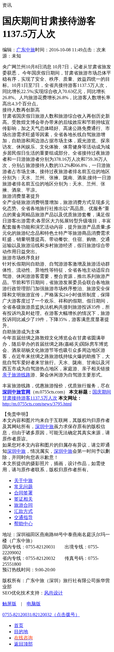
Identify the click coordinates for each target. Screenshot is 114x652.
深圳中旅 (44, 426)
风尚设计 (53, 592)
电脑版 (34, 603)
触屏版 (9, 603)
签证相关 (23, 498)
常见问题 (23, 486)
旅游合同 (23, 505)
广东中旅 (25, 49)
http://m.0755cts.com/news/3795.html (37, 403)
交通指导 (23, 517)
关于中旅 (23, 480)
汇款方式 (23, 511)
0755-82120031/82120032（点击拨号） (41, 614)
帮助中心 (23, 523)
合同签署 (23, 492)
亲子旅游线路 (16, 374)
